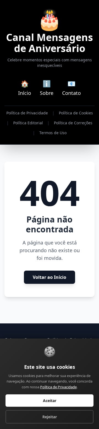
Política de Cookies (76, 113)
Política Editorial (28, 122)
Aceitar (49, 400)
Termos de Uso (53, 132)
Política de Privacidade (27, 113)
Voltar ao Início (49, 277)
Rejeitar (49, 416)
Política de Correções (73, 122)
